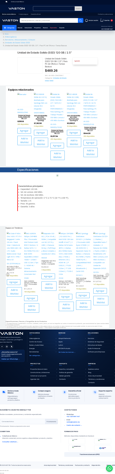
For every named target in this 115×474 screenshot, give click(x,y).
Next (107, 275)
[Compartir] (5, 470)
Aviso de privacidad (50, 465)
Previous (8, 275)
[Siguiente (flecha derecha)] (3, 473)
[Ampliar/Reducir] (1, 470)
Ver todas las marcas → (67, 352)
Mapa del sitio (96, 465)
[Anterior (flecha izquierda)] (1, 473)
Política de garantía (66, 372)
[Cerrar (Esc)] (8, 470)
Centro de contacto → (74, 425)
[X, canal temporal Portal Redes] (11, 346)
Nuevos (45, 27)
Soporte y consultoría (66, 369)
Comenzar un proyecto (38, 376)
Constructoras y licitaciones (40, 372)
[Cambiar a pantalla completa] (3, 470)
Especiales (53, 27)
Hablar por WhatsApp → (10, 359)
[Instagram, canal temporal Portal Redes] (7, 346)
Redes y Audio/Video (36, 345)
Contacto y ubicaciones (105, 14)
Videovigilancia (11, 37)
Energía (32, 348)
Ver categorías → (35, 355)
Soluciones (28, 27)
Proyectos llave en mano (38, 369)
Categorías (10, 28)
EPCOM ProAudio (64, 348)
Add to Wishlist (24, 140)
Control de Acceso (35, 342)
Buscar (80, 20)
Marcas (20, 27)
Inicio (7, 34)
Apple (61, 342)
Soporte (61, 27)
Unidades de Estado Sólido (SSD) (17, 43)
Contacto (62, 379)
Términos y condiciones (65, 465)
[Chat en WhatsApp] (109, 468)
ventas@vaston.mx (73, 422)
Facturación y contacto (82, 465)
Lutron (61, 345)
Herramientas (34, 352)
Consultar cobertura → (10, 442)
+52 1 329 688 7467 (107, 28)
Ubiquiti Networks (65, 338)
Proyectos (37, 27)
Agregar (24, 130)
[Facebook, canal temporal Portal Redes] (2, 346)
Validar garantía (64, 376)
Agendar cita (34, 379)
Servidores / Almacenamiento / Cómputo (20, 40)
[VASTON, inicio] (10, 20)
